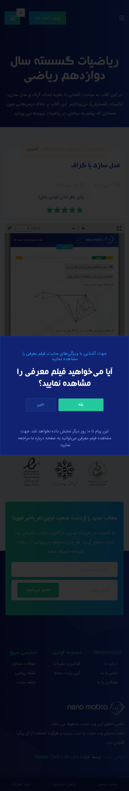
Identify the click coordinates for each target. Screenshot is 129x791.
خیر (40, 405)
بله (80, 405)
